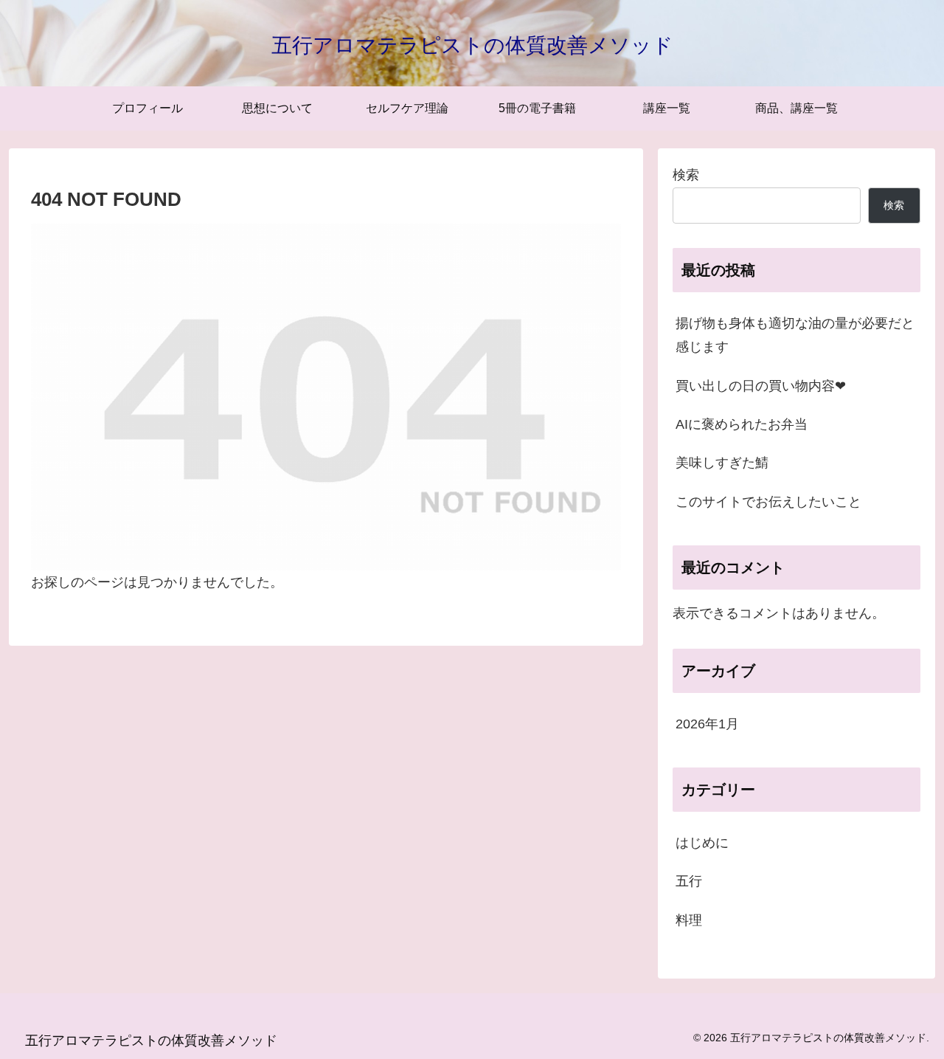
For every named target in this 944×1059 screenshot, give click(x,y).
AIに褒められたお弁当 (742, 424)
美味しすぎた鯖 (722, 462)
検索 (686, 175)
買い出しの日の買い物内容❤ (761, 386)
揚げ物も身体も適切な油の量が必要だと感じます (795, 335)
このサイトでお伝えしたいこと (768, 501)
